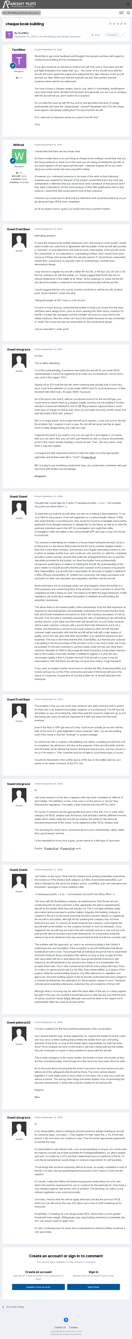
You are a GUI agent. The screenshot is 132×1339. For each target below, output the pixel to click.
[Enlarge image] (88, 457)
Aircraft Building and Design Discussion (59, 36)
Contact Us (60, 1327)
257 (20, 77)
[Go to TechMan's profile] (9, 34)
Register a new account (38, 1287)
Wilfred (18, 145)
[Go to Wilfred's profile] (19, 156)
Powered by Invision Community (66, 1334)
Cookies (73, 1327)
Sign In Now (93, 1287)
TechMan (23, 33)
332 (20, 172)
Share (96, 35)
